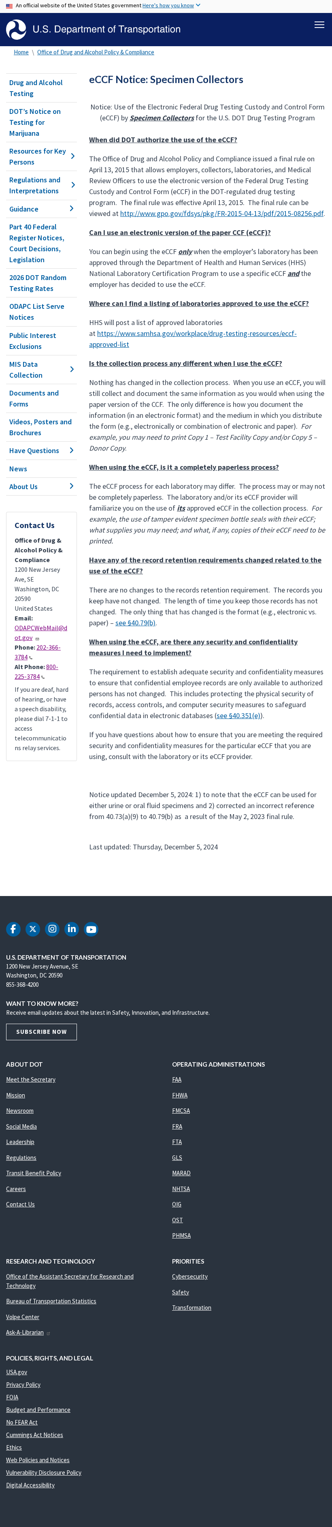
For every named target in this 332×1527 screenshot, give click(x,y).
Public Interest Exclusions (32, 341)
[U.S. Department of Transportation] (93, 29)
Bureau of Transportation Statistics (51, 1301)
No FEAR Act (22, 1422)
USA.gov (16, 1372)
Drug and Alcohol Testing (36, 88)
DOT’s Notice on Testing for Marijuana (35, 122)
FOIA (12, 1397)
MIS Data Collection (26, 369)
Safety (180, 1292)
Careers (16, 1189)
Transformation (191, 1307)
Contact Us (20, 1204)
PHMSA (181, 1235)
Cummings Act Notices (34, 1435)
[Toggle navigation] (319, 24)
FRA (177, 1126)
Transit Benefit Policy (33, 1173)
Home (21, 52)
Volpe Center (22, 1317)
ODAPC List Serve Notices (36, 312)
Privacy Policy (23, 1384)
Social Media (21, 1126)
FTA (177, 1142)
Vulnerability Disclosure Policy (43, 1472)
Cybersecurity (190, 1276)
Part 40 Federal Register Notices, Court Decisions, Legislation (36, 243)
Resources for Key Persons (37, 156)
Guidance (23, 209)
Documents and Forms (34, 398)
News (18, 468)
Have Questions (34, 450)
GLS (177, 1157)
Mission (15, 1095)
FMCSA (181, 1110)
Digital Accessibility (30, 1485)
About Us (23, 486)
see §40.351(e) (238, 715)
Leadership (20, 1142)
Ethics (14, 1447)
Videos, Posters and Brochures (40, 427)
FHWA (179, 1095)
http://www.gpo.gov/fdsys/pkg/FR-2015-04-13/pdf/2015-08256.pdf (221, 213)
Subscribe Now (41, 1031)
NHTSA (181, 1189)
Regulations (21, 1157)
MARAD (181, 1173)
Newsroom (20, 1110)
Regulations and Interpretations (34, 185)
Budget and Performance (38, 1410)
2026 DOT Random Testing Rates (37, 283)
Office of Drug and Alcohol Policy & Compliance (95, 52)
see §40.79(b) (135, 622)
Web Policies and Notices (38, 1460)
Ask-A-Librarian (25, 1332)
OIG (176, 1204)
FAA (176, 1079)
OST (177, 1220)
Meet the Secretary (30, 1079)
